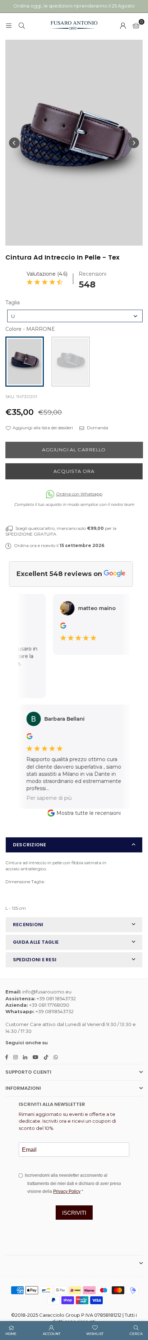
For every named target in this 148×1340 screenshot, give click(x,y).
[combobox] (75, 316)
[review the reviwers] (60, 627)
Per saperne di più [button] (44, 797)
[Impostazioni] (122, 25)
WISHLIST (94, 1333)
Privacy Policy (66, 1191)
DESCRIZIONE (29, 844)
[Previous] (14, 142)
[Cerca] (21, 25)
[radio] (24, 362)
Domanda (97, 427)
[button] (136, 25)
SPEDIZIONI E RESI (34, 959)
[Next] (133, 142)
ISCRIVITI (74, 1213)
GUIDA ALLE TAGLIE (36, 942)
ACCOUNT (51, 1333)
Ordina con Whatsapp (79, 494)
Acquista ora (74, 471)
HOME (11, 1333)
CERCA (136, 1333)
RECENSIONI (28, 924)
